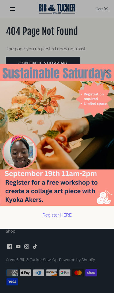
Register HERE (57, 215)
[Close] (106, 71)
